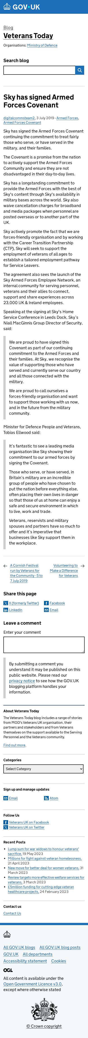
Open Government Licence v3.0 (32, 984)
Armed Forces (67, 118)
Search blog (16, 60)
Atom (54, 798)
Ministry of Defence (42, 45)
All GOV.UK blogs (19, 947)
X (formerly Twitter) (24, 603)
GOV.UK (11, 954)
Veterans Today (28, 35)
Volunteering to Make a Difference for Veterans (64, 570)
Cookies (58, 961)
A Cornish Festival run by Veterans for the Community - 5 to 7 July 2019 (26, 573)
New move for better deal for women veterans (43, 868)
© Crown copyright (44, 1026)
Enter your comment (22, 632)
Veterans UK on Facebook (29, 822)
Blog (8, 27)
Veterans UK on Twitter (26, 827)
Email (54, 610)
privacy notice (22, 680)
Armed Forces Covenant (22, 122)
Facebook (57, 603)
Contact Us (12, 913)
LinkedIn (15, 610)
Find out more (14, 745)
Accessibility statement (25, 961)
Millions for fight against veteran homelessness (44, 858)
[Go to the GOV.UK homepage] (21, 7)
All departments (38, 954)
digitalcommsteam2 (19, 118)
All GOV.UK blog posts (60, 947)
